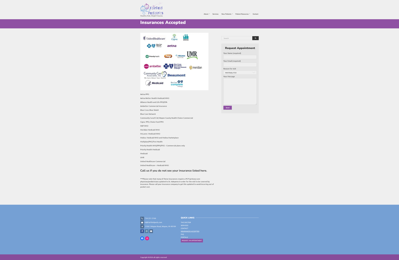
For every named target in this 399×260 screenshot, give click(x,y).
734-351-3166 (150, 218)
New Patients (226, 14)
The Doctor (186, 222)
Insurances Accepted (190, 231)
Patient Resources (242, 14)
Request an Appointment (192, 240)
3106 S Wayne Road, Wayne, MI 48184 (160, 226)
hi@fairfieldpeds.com (153, 222)
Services (215, 14)
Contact (255, 14)
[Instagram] (147, 231)
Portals (184, 237)
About (206, 14)
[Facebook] (142, 231)
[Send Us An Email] (151, 231)
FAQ (182, 234)
